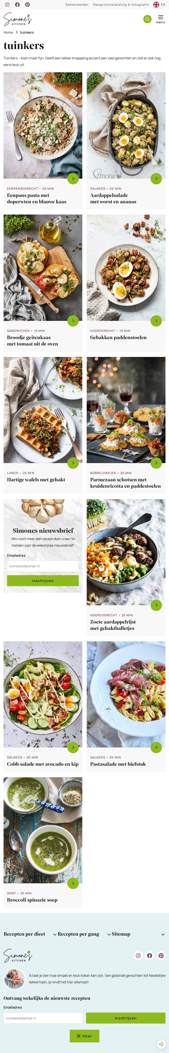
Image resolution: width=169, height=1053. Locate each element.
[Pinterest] (27, 4)
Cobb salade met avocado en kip (43, 764)
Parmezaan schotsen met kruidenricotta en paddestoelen (125, 482)
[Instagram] (7, 4)
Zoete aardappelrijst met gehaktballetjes (113, 625)
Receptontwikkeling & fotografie (121, 4)
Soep (11, 893)
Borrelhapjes (103, 473)
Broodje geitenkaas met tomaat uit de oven (32, 340)
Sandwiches (18, 331)
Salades (97, 188)
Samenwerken (77, 4)
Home (8, 32)
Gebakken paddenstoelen (118, 337)
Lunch (13, 473)
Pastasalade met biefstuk (118, 764)
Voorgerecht (102, 331)
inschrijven (43, 580)
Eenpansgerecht (22, 188)
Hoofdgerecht (103, 615)
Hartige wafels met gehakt (36, 479)
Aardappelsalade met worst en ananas (113, 198)
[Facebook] (17, 4)
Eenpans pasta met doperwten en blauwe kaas (36, 198)
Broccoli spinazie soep (32, 900)
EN (163, 4)
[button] (147, 19)
